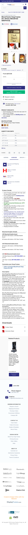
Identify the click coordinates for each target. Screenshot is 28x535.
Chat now (16, 103)
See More (4, 117)
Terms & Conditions (14, 457)
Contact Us (24, 1)
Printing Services (14, 439)
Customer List (14, 450)
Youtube (22, 528)
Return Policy (14, 429)
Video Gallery (14, 441)
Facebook (5, 528)
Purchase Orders (14, 411)
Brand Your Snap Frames (14, 436)
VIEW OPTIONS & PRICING (14, 375)
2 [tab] (14, 51)
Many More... (5, 128)
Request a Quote (14, 406)
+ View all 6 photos (6, 65)
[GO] (25, 7)
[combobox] (14, 7)
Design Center (14, 434)
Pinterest (14, 528)
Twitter (10, 528)
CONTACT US (14, 420)
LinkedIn (18, 528)
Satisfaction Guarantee (14, 453)
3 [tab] (16, 51)
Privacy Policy (14, 455)
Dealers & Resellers (14, 427)
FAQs (14, 443)
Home (2, 12)
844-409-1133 (10, 1)
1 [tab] (12, 51)
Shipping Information (14, 408)
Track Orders (14, 422)
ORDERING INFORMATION (14, 404)
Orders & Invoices (14, 425)
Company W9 (14, 415)
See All (3, 148)
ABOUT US (14, 448)
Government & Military (14, 413)
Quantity (4, 76)
